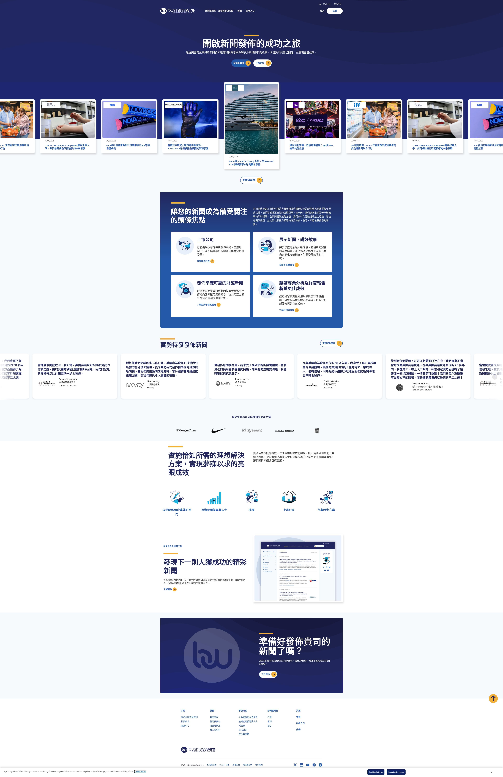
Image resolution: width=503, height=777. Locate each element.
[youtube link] (307, 765)
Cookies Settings (376, 772)
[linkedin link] (301, 765)
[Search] (320, 4)
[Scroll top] (493, 698)
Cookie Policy (140, 771)
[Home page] (177, 11)
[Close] (491, 772)
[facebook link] (314, 765)
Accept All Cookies (396, 772)
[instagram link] (320, 765)
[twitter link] (295, 765)
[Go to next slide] (494, 377)
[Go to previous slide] (8, 377)
